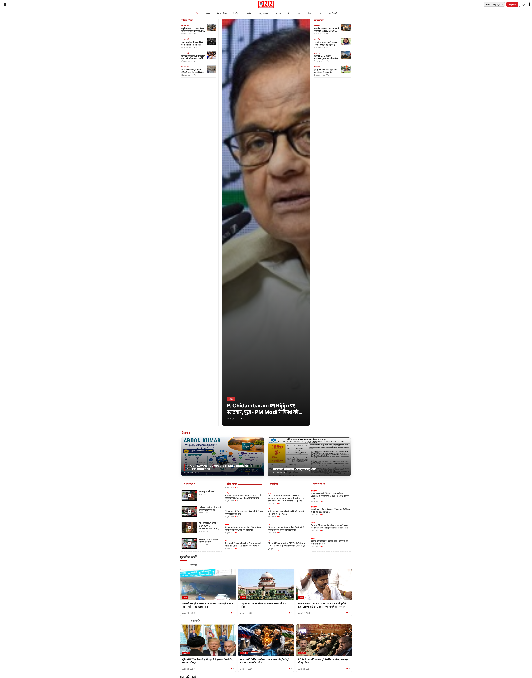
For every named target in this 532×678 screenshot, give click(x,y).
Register (512, 4)
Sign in (524, 4)
